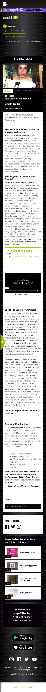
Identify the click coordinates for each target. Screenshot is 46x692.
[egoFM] (10, 19)
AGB (28, 667)
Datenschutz (18, 667)
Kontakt (6, 667)
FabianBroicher (23, 616)
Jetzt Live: (11, 27)
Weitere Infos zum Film (16, 506)
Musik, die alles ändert (33, 41)
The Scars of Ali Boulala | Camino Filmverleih (29, 91)
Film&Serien (23, 609)
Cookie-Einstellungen (21, 669)
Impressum (38, 667)
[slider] (17, 257)
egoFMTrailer (23, 613)
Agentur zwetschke (26, 687)
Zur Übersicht (23, 59)
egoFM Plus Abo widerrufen (23, 674)
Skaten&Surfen (23, 620)
